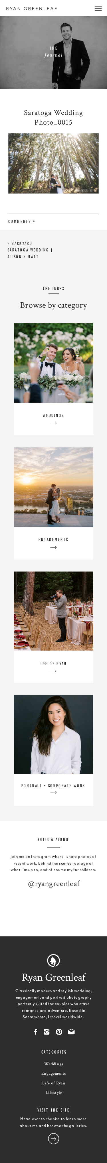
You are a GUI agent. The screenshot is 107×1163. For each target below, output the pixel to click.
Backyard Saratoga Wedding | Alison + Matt (30, 249)
